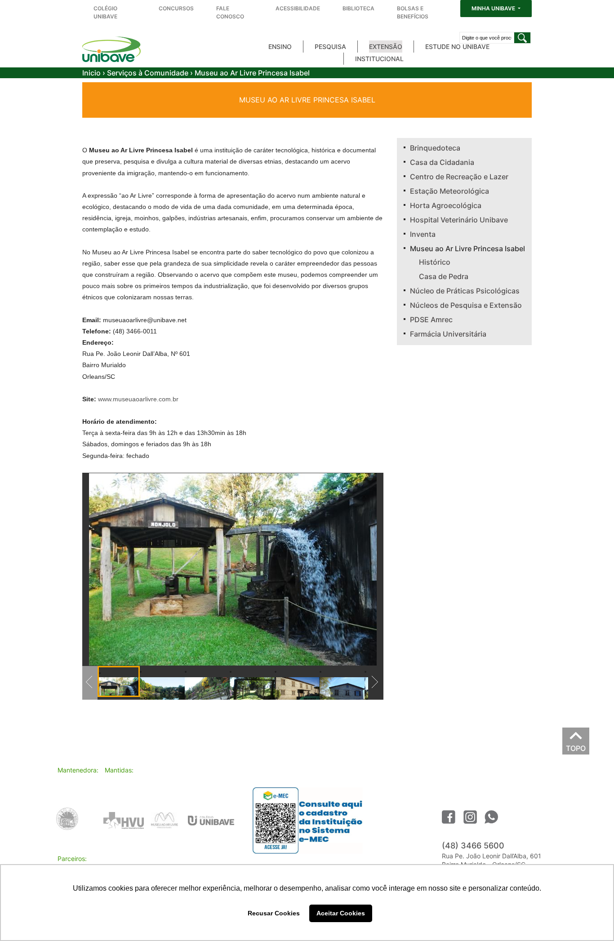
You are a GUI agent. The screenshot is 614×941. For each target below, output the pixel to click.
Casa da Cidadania (442, 162)
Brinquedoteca (435, 147)
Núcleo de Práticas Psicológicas (465, 290)
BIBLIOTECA (358, 8)
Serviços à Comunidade (147, 72)
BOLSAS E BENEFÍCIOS (412, 12)
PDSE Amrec (431, 319)
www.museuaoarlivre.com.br (138, 399)
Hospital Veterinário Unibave (459, 219)
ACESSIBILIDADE (298, 8)
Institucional (379, 58)
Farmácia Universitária (448, 333)
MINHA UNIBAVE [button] (494, 8)
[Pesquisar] (522, 38)
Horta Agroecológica (445, 205)
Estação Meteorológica (449, 190)
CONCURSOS (176, 8)
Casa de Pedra (443, 276)
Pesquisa (330, 46)
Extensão (385, 46)
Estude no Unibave (457, 46)
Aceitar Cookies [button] (340, 913)
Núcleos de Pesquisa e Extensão (466, 305)
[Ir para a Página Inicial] (111, 49)
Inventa (423, 234)
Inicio (91, 72)
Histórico (434, 261)
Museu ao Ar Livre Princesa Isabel (467, 248)
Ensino (280, 46)
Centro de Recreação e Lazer (459, 176)
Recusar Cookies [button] (274, 913)
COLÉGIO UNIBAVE (105, 12)
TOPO (576, 746)
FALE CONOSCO (230, 12)
